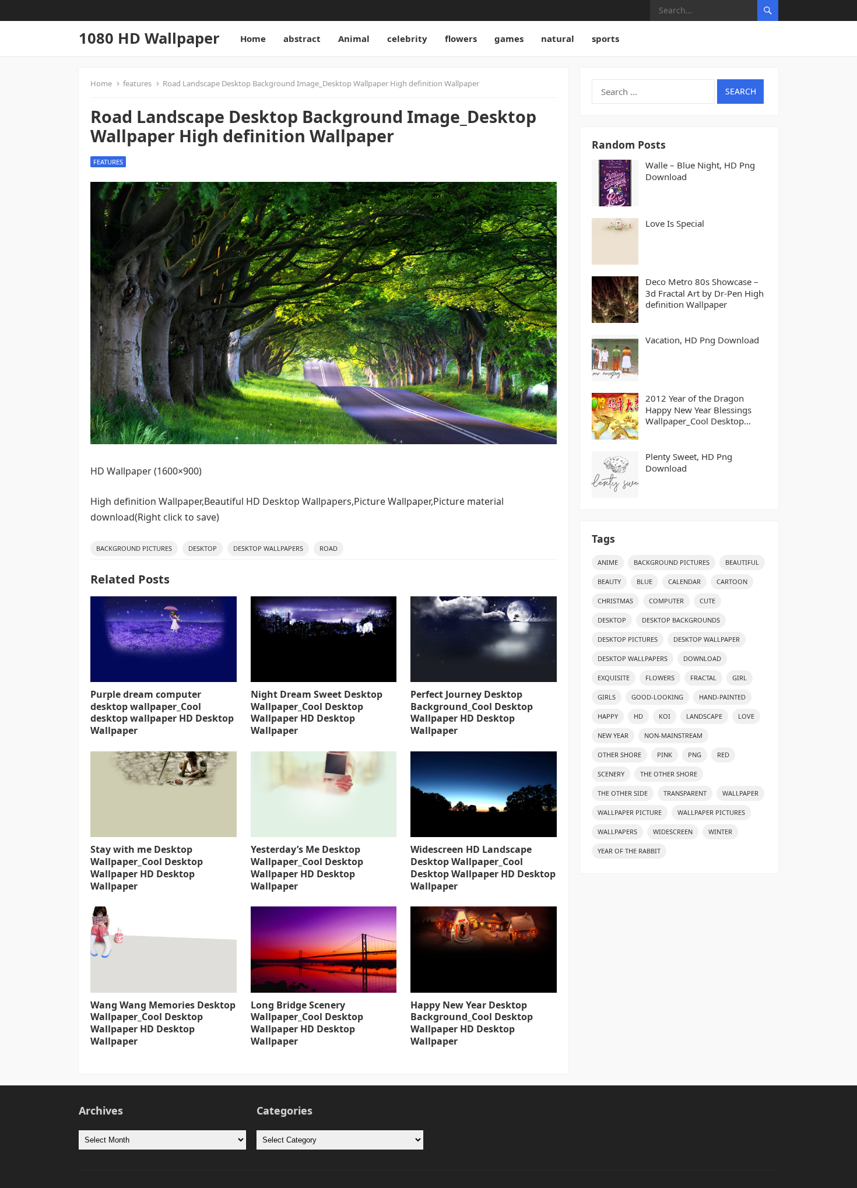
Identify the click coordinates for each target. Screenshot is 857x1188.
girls (607, 697)
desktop (202, 548)
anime (608, 562)
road (328, 548)
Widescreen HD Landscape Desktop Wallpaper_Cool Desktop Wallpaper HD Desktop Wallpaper (483, 867)
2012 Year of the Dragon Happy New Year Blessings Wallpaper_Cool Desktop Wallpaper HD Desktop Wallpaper (698, 410)
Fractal (703, 677)
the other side (623, 793)
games (509, 38)
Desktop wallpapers (268, 548)
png (694, 754)
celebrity (407, 38)
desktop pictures (628, 639)
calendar (684, 581)
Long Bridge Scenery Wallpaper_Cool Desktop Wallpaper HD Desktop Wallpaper (307, 1023)
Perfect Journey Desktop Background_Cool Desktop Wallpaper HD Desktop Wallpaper (471, 712)
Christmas (615, 600)
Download (702, 658)
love (746, 716)
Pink (664, 754)
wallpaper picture (630, 812)
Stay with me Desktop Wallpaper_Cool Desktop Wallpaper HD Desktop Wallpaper (146, 867)
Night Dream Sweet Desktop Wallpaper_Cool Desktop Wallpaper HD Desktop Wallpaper (316, 712)
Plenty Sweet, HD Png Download (688, 462)
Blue (644, 581)
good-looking (657, 697)
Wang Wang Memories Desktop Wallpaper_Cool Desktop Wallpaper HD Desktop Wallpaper (163, 1023)
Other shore (619, 754)
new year (613, 735)
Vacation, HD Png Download (702, 340)
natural (557, 38)
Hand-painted (722, 697)
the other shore (668, 773)
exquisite (614, 677)
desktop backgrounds (681, 620)
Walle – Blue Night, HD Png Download (700, 171)
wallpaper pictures (711, 812)
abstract (302, 38)
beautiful (742, 562)
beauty (609, 581)
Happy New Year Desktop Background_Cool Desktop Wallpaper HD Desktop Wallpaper (471, 1023)
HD (638, 716)
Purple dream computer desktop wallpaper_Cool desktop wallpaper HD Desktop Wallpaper (162, 712)
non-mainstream (673, 735)
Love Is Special (674, 223)
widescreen (673, 831)
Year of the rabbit (629, 850)
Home (253, 38)
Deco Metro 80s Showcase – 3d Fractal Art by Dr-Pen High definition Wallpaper (704, 293)
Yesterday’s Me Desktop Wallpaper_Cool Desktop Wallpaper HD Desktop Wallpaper (307, 867)
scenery (611, 773)
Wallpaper (740, 793)
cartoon (731, 581)
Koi (664, 716)
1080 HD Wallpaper (149, 38)
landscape (704, 716)
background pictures (134, 548)
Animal (354, 38)
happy (608, 716)
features (137, 83)
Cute (707, 600)
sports (605, 38)
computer (666, 600)
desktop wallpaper (706, 639)
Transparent (685, 793)
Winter (720, 831)
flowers (461, 38)
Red (723, 754)
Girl (739, 677)
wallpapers (617, 831)
